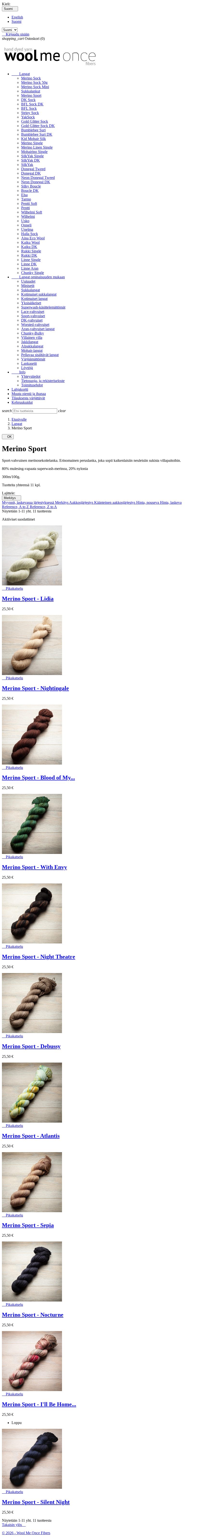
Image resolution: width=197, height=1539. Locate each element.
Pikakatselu (12, 588)
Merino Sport (31, 95)
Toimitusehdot (32, 385)
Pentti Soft (29, 203)
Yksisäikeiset (31, 303)
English (17, 17)
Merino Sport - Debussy (31, 1046)
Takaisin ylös (14, 1525)
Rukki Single (31, 251)
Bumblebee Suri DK (36, 134)
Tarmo (26, 199)
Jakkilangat (29, 342)
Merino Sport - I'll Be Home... (39, 1404)
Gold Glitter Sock (34, 121)
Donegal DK (31, 173)
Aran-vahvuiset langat (38, 329)
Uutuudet (28, 281)
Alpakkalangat (32, 346)
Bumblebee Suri (33, 130)
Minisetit (27, 286)
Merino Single (32, 143)
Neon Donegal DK (35, 182)
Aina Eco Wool (33, 238)
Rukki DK (29, 255)
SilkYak (27, 165)
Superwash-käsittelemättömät (43, 307)
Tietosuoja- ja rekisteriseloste (43, 381)
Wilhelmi (28, 216)
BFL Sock (29, 108)
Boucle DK (30, 191)
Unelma (27, 229)
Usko (25, 221)
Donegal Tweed (33, 169)
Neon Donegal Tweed (38, 178)
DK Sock (28, 100)
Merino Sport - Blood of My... (38, 777)
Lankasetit (29, 363)
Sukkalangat (30, 290)
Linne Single (31, 260)
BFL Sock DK (32, 104)
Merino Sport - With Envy (34, 867)
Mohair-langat (32, 350)
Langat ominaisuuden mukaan (38, 277)
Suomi (16, 21)
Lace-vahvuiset (32, 312)
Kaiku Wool (30, 242)
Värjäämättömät (33, 359)
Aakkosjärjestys (81, 502)
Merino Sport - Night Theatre (38, 957)
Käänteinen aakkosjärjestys (115, 502)
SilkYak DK (30, 160)
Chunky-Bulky (32, 333)
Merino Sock (31, 78)
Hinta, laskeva (171, 502)
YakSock (28, 117)
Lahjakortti (20, 389)
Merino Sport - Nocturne (32, 1315)
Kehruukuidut (22, 402)
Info (18, 372)
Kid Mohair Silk (33, 139)
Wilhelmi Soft (31, 212)
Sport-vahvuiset (33, 316)
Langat (21, 74)
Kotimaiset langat (34, 299)
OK (8, 436)
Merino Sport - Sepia (28, 1225)
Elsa (24, 195)
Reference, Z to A (43, 507)
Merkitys (11, 498)
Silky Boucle (31, 186)
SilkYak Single (32, 156)
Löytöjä (27, 368)
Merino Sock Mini (35, 87)
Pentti (25, 208)
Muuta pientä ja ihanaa (29, 394)
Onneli (26, 225)
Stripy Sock (30, 113)
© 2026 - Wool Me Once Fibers (26, 1533)
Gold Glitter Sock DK (38, 126)
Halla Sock (29, 234)
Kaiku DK (29, 247)
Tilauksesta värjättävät (28, 398)
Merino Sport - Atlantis (31, 1136)
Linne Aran (29, 268)
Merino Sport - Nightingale (35, 688)
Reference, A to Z (16, 507)
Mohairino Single (34, 152)
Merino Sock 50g (34, 82)
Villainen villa (31, 337)
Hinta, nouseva (148, 502)
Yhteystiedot (30, 376)
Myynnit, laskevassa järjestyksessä (28, 502)
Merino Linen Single (37, 147)
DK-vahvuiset (32, 320)
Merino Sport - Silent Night (36, 1502)
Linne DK (29, 264)
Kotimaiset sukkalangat (38, 294)
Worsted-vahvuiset (35, 324)
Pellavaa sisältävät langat (40, 355)
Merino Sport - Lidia (28, 599)
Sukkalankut (30, 91)
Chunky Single (32, 273)
